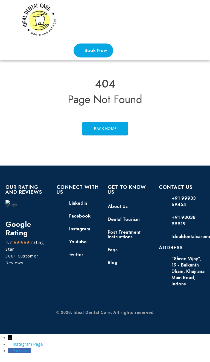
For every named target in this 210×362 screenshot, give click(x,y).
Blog (112, 262)
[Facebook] (10, 350)
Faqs (113, 249)
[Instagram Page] (10, 344)
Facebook (22, 350)
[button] (185, 20)
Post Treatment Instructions (124, 234)
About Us (118, 206)
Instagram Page (28, 344)
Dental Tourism (124, 219)
